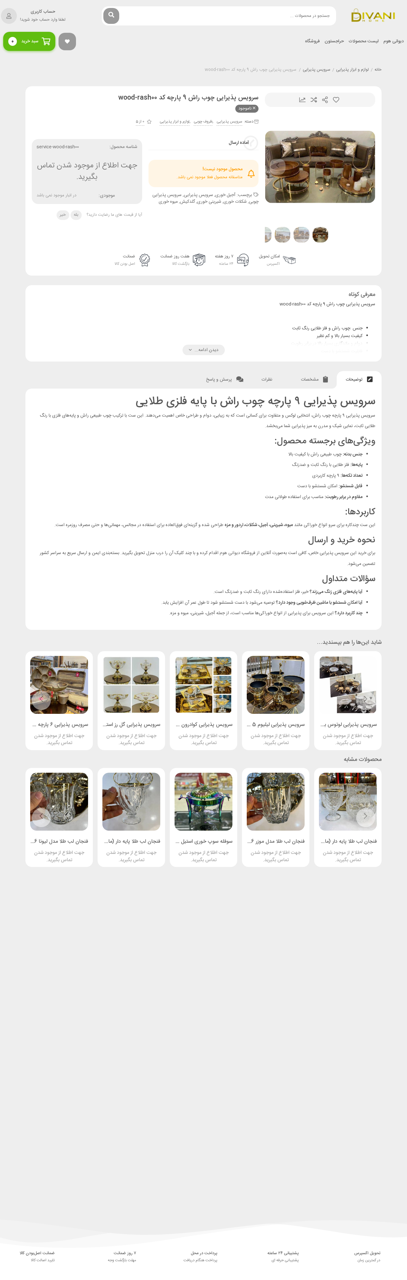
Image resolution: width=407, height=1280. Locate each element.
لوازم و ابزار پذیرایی (352, 70)
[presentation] (278, 167)
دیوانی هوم (393, 41)
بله (76, 214)
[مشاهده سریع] (354, 733)
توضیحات (355, 379)
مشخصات (310, 379)
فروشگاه (312, 41)
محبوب (336, 99)
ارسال (325, 99)
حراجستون (334, 41)
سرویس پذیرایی (316, 70)
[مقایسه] (342, 733)
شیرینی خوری (209, 202)
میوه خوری (168, 202)
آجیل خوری (225, 195)
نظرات (267, 379)
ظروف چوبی (203, 121)
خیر (63, 214)
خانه (378, 70)
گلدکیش (187, 202)
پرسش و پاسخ (219, 379)
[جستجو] (111, 16)
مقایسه (314, 99)
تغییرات (302, 99)
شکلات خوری (235, 202)
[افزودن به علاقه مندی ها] (330, 733)
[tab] (359, 380)
